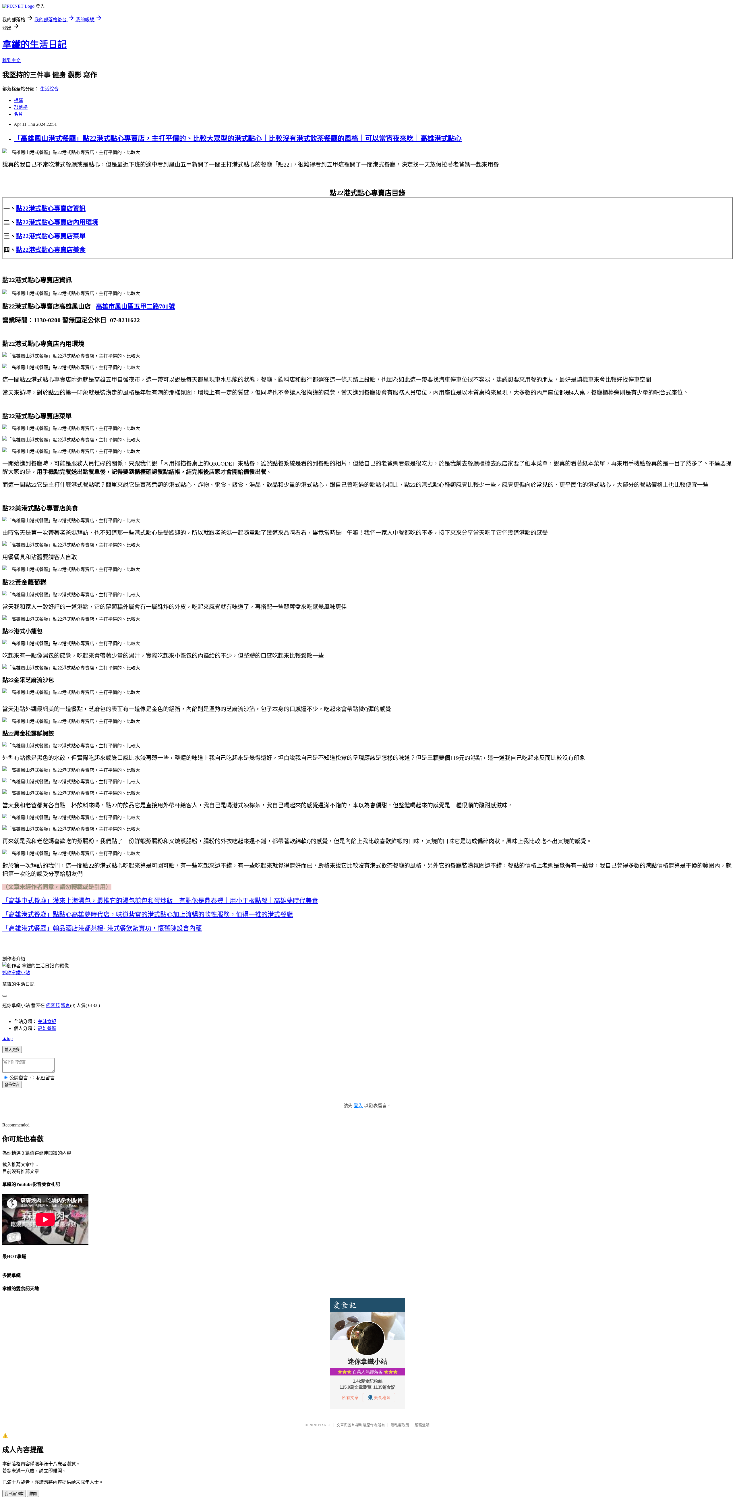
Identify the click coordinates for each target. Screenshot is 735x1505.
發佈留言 (12, 1085)
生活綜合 (49, 88)
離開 (33, 1494)
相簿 (18, 100)
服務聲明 (422, 1425)
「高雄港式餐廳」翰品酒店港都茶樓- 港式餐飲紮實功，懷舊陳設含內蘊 (102, 928)
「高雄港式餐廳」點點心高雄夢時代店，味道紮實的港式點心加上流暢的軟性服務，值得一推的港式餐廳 (147, 914)
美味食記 (47, 1021)
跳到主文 (11, 60)
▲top (7, 1038)
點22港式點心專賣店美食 (51, 249)
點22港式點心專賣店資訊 (51, 208)
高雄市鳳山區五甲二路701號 (135, 306)
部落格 (21, 107)
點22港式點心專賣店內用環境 (57, 222)
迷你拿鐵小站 (16, 972)
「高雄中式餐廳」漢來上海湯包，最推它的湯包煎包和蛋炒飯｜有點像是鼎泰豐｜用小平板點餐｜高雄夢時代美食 (160, 900)
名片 (18, 114)
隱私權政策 (399, 1425)
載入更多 (12, 1049)
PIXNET (324, 1425)
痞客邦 (53, 1005)
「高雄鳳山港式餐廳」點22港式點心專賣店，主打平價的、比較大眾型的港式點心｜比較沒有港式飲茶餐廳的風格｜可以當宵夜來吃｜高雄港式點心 (238, 138)
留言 (65, 1005)
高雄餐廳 (47, 1028)
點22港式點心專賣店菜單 (51, 236)
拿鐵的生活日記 (34, 44)
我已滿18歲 (14, 1494)
